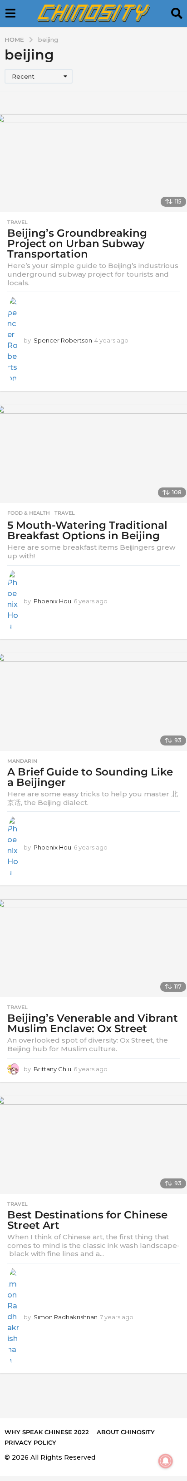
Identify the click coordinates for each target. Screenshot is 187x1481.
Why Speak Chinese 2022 (47, 1432)
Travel (17, 222)
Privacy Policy (30, 1442)
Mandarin (22, 761)
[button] (10, 14)
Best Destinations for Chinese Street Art (87, 1220)
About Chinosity (126, 1432)
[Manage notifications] (165, 1461)
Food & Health (28, 513)
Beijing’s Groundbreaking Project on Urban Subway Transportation (77, 243)
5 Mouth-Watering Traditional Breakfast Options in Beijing (87, 530)
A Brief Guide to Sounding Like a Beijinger (90, 777)
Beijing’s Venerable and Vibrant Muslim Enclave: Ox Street (92, 1023)
